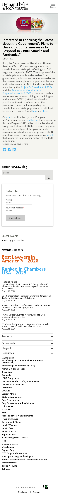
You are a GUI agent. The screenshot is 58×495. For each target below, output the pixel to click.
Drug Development (20, 144)
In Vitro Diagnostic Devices (15, 437)
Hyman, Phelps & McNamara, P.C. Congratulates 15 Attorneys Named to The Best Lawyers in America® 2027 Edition (25, 286)
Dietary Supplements (12, 397)
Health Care (7, 428)
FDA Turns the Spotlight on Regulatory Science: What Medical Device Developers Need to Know (26, 325)
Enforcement (8, 406)
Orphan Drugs (8, 450)
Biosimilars (7, 372)
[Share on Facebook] (9, 149)
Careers (36, 492)
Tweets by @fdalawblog (13, 240)
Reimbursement (9, 463)
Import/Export (9, 434)
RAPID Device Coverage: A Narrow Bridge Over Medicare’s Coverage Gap (23, 316)
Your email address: (15, 208)
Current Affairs (9, 394)
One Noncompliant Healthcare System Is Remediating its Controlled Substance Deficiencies (26, 297)
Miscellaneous (8, 447)
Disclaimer (23, 492)
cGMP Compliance (10, 378)
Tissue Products (9, 466)
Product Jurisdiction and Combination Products (24, 459)
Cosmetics (7, 387)
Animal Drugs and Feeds (13, 369)
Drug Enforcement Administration (18, 403)
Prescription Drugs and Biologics (17, 456)
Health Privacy (9, 431)
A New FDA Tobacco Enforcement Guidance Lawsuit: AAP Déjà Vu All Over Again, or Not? (26, 306)
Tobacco (6, 469)
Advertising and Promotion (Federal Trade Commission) (22, 361)
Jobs (4, 441)
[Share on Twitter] (4, 149)
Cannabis (6, 375)
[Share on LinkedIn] (14, 149)
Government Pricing (11, 422)
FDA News (6, 409)
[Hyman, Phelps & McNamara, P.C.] (15, 6)
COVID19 (6, 391)
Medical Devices (10, 444)
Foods (4, 412)
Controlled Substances (13, 384)
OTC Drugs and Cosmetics (14, 453)
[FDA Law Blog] (29, 21)
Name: (9, 200)
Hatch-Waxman (9, 425)
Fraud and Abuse (10, 419)
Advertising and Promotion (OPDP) (18, 366)
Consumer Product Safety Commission (20, 381)
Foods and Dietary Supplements (17, 416)
